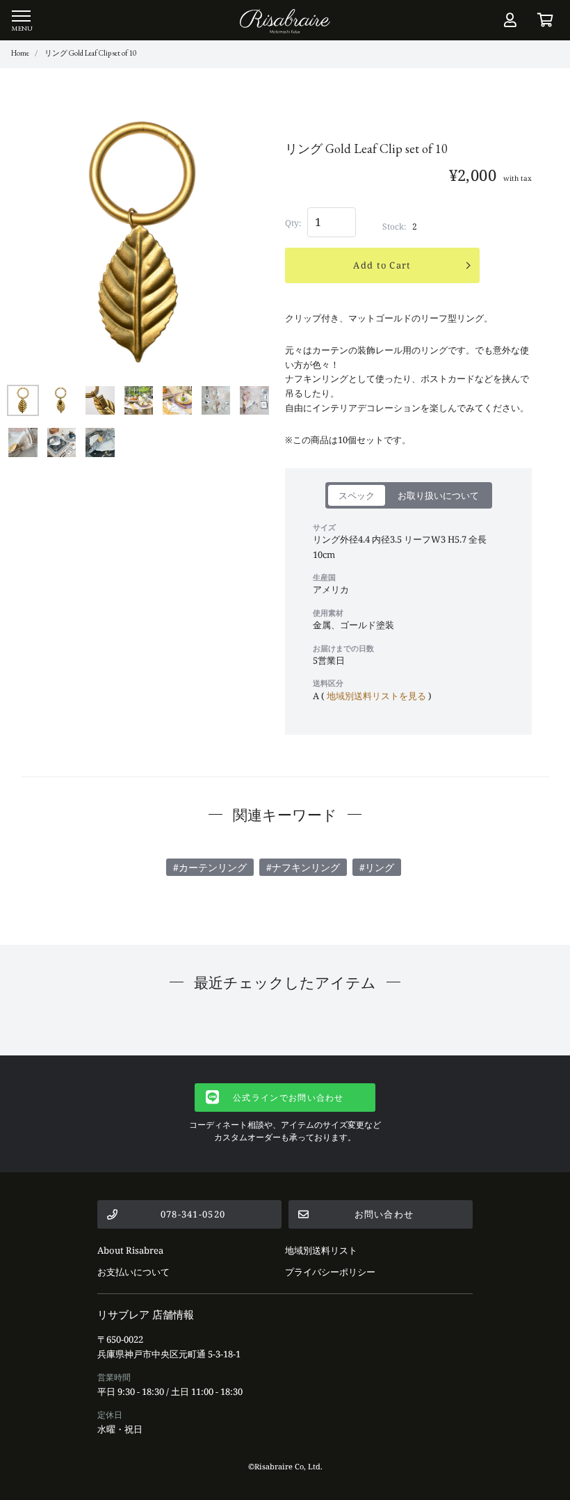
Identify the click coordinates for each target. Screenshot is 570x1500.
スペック (357, 495)
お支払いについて (133, 1272)
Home (20, 53)
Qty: (293, 223)
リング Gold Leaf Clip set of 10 (90, 53)
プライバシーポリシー (330, 1272)
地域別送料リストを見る (376, 695)
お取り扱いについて (438, 495)
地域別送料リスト (321, 1250)
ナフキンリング (306, 867)
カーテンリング (213, 867)
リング (379, 867)
